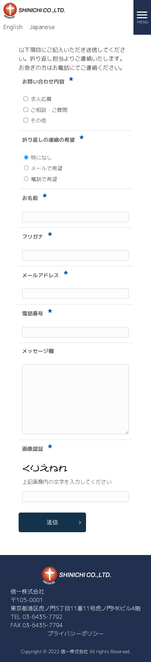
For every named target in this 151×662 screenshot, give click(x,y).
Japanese (42, 27)
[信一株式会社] (33, 10)
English (13, 27)
